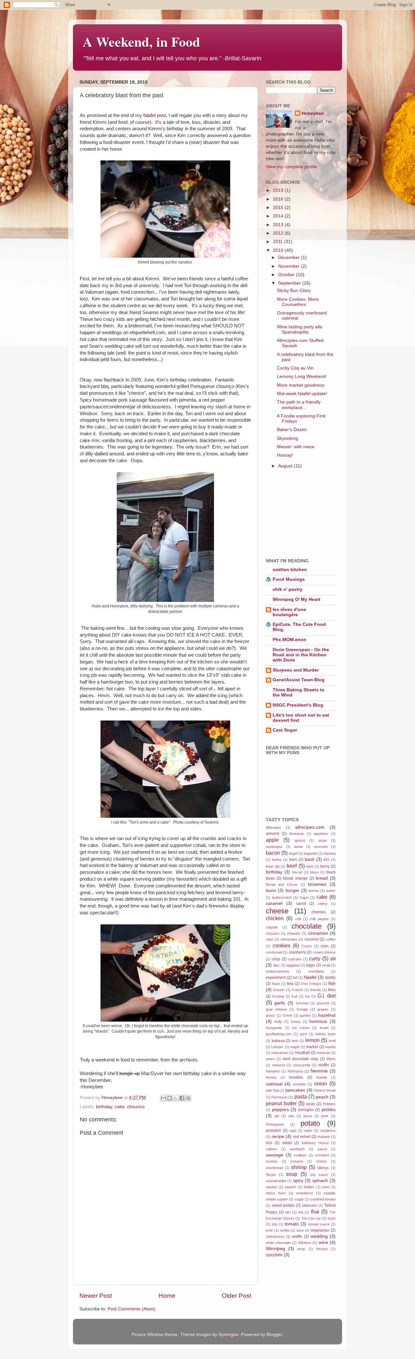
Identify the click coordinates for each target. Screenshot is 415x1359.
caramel (274, 903)
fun (307, 996)
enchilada (316, 971)
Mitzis (331, 1059)
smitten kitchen (290, 569)
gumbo (305, 1015)
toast (332, 1218)
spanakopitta (276, 1181)
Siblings (323, 1168)
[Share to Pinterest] (188, 1098)
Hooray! (285, 455)
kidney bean (325, 1034)
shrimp (299, 1167)
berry (324, 866)
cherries (319, 912)
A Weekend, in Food (141, 41)
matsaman (279, 1053)
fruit (294, 996)
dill (333, 958)
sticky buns (276, 1193)
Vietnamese (275, 1236)
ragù (292, 1130)
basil (309, 859)
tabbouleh (309, 1205)
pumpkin (273, 1130)
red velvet (302, 1136)
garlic (279, 1003)
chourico (136, 1106)
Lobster (277, 1047)
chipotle (272, 927)
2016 (279, 199)
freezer (279, 990)
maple (295, 1047)
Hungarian (274, 1028)
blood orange (295, 878)
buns (271, 890)
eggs (310, 965)
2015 (279, 207)
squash (290, 1187)
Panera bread (325, 1090)
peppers (280, 1109)
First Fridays (311, 984)
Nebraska (295, 1071)
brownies (317, 884)
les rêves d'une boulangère (289, 612)
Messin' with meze (295, 446)
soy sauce (319, 1175)
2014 (279, 216)
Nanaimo (273, 1071)
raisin (308, 1130)
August (286, 465)
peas (310, 1104)
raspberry (328, 1130)
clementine (288, 939)
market (312, 1047)
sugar (299, 1199)
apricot (299, 840)
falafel (310, 977)
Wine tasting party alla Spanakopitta (299, 329)
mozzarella (301, 1065)
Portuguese (275, 1124)
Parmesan (279, 1097)
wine (323, 1242)
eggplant (293, 965)
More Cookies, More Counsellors (298, 302)
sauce (322, 1149)
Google (302, 1009)
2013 (279, 224)
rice (269, 1143)
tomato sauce (319, 1224)
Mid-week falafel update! (302, 393)
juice (303, 1034)
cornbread (274, 952)
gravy (270, 1015)
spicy (298, 1180)
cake (119, 1106)
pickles (329, 1109)
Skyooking (287, 438)
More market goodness (301, 385)
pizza (307, 1116)
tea (300, 1212)
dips (276, 965)
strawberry (304, 1193)
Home (167, 1295)
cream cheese (324, 952)
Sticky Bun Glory (294, 290)
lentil (332, 1041)
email (326, 965)
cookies (281, 945)
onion (320, 1083)
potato (310, 1123)
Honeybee (313, 113)
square (271, 1187)
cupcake (295, 959)
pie (277, 1116)
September (290, 283)
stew (325, 1187)
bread (322, 878)
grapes (322, 1009)
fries (332, 990)
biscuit (297, 872)
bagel (293, 853)
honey (296, 1022)
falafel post (154, 115)
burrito (314, 891)
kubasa (278, 1040)
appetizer (321, 834)
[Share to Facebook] (182, 1098)
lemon (312, 1040)
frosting (278, 996)
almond (272, 833)
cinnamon (318, 933)
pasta (300, 1096)
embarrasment (277, 971)
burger (292, 890)
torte (269, 1230)
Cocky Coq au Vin (295, 368)
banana (330, 853)
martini (330, 1047)
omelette (299, 1084)
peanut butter (281, 1103)
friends (315, 990)
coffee (331, 939)
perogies (306, 1109)
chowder (294, 933)
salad (287, 1143)
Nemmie (319, 1071)
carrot (301, 903)
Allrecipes (273, 827)
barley (277, 859)
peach (322, 1097)
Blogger (274, 1334)
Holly (278, 1022)
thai (315, 1211)
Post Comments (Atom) (132, 1308)
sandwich (297, 1149)
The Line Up (311, 1218)
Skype (271, 1175)
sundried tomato (323, 1199)
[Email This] (163, 1098)
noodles (296, 1077)
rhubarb (323, 1137)
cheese (277, 911)
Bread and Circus (281, 884)
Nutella (321, 1077)
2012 (279, 233)
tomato (292, 1224)
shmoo (321, 1161)
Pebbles (329, 1104)
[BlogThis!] (169, 1098)
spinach (320, 1180)
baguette (310, 853)
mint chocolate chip (300, 1059)
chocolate (306, 926)
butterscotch (282, 897)
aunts (298, 847)
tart (287, 1212)
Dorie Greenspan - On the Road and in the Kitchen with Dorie (301, 654)
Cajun (304, 897)
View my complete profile (291, 166)
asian (322, 840)
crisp (276, 959)
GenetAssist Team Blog (299, 679)
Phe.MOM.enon (289, 639)
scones (272, 1161)
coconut (311, 939)
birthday (104, 1106)
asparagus (274, 847)
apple (272, 840)
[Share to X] (175, 1098)
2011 (278, 241)
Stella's (308, 1187)
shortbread (274, 1168)
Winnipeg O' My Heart (296, 599)
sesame (296, 1161)
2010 (279, 250)
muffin (323, 1065)
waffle (297, 1236)
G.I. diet (326, 996)
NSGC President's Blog (298, 705)
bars (293, 859)
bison (314, 872)
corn (324, 946)
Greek (287, 1015)
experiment (276, 977)
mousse (278, 1065)
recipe (278, 1136)
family (330, 977)
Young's (322, 1249)
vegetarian (320, 1230)
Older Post (236, 1295)
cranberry (297, 952)
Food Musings (289, 579)
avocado (321, 847)
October (287, 274)
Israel (324, 1028)
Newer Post (95, 1295)
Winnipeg (275, 1248)
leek (295, 1041)
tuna (300, 1230)
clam (269, 939)
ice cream (301, 1028)
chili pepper (319, 919)
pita (291, 1116)
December (289, 257)
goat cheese (276, 1009)
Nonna (271, 1077)
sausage (274, 1155)
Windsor (304, 1243)
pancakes (295, 1090)
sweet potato (283, 1205)
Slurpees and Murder (296, 670)
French (297, 990)
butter (331, 891)
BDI (326, 859)
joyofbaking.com (278, 1034)
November (289, 266)
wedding (319, 1236)
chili (298, 919)
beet (309, 866)
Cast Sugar (285, 730)
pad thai (272, 1090)
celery (322, 904)
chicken (275, 918)
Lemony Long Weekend (301, 376)
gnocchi (323, 1003)
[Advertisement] (298, 514)
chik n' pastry (287, 589)
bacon (273, 853)
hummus (318, 1021)
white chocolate (278, 1243)
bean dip (272, 866)
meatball (302, 1052)
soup (291, 1174)
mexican (323, 1053)
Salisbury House (314, 1143)
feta (290, 983)
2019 (279, 190)
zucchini (274, 1254)
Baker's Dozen (292, 429)
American (296, 834)
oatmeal (274, 1084)
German (302, 1003)
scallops (300, 1155)
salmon (271, 1149)
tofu (275, 1224)
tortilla (284, 1230)
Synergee (228, 1334)
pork (324, 1116)
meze (270, 1059)
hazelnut (327, 1015)
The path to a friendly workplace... (299, 405)
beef (292, 866)
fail (295, 977)
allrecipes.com (310, 827)
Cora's (307, 946)
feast (276, 984)
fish (332, 983)
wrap (301, 1249)
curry (314, 958)
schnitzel (322, 1155)
